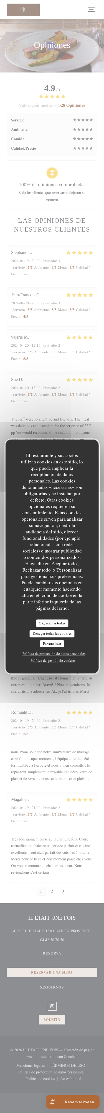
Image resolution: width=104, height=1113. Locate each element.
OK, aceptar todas (52, 623)
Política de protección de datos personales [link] (53, 653)
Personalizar (52, 643)
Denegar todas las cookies (52, 633)
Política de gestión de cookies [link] (53, 660)
